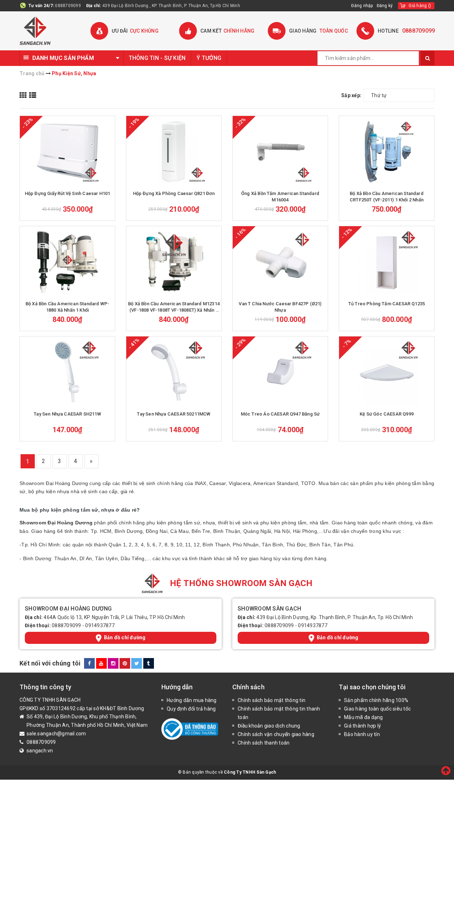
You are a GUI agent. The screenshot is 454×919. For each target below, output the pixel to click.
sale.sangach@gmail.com (56, 733)
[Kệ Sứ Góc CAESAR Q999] (386, 371)
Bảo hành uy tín (362, 734)
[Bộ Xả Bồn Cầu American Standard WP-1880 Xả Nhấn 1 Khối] (67, 261)
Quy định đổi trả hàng (191, 709)
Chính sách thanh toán (263, 743)
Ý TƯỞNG (208, 58)
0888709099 (68, 5)
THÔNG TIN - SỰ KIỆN (157, 58)
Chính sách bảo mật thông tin (271, 700)
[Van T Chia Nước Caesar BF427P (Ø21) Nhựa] (280, 261)
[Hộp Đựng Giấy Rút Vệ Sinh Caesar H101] (67, 151)
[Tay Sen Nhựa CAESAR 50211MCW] (173, 371)
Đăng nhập (362, 5)
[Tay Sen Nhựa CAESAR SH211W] (67, 371)
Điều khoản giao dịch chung (269, 726)
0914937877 (100, 625)
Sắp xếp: (351, 95)
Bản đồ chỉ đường (125, 637)
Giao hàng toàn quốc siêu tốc (377, 709)
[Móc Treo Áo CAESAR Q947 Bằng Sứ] (280, 371)
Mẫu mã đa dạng (363, 717)
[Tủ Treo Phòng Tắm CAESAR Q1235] (386, 261)
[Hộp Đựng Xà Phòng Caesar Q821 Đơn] (173, 151)
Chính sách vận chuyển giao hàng (276, 734)
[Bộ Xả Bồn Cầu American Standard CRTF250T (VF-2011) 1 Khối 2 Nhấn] (386, 151)
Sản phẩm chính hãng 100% (376, 700)
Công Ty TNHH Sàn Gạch (250, 772)
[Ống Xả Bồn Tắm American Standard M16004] (280, 151)
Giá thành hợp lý (362, 726)
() (420, 5)
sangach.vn (40, 750)
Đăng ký (385, 5)
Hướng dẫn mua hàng (192, 700)
